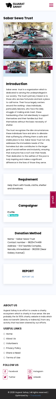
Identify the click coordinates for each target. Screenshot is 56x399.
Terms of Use (13, 357)
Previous (5, 68)
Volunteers (12, 343)
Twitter (12, 377)
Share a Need (13, 352)
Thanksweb (35, 395)
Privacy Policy (13, 348)
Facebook (13, 371)
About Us (11, 338)
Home (9, 333)
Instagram (38, 371)
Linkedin (37, 377)
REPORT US (28, 276)
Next (51, 68)
